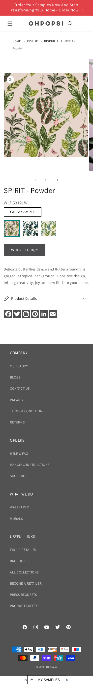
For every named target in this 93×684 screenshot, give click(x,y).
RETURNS (17, 422)
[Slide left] (35, 180)
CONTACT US (20, 388)
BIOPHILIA (51, 41)
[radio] (12, 228)
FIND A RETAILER (23, 549)
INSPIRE (32, 41)
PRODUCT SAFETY (24, 606)
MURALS (16, 518)
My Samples (48, 680)
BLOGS (15, 377)
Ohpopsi (51, 667)
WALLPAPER (19, 507)
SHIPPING (18, 476)
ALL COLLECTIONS (24, 572)
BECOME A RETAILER (26, 583)
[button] (9, 23)
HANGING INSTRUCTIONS (30, 464)
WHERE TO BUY (24, 250)
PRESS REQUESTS (23, 594)
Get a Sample (22, 212)
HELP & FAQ (19, 453)
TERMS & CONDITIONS (27, 411)
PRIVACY (16, 400)
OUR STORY (19, 366)
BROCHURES (19, 561)
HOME (16, 41)
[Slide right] (57, 180)
